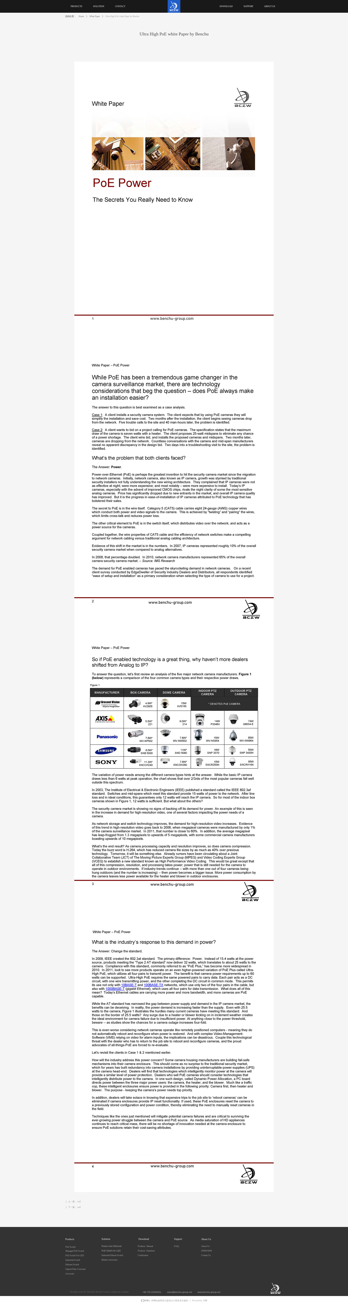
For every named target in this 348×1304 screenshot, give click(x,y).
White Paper (94, 16)
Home (81, 16)
